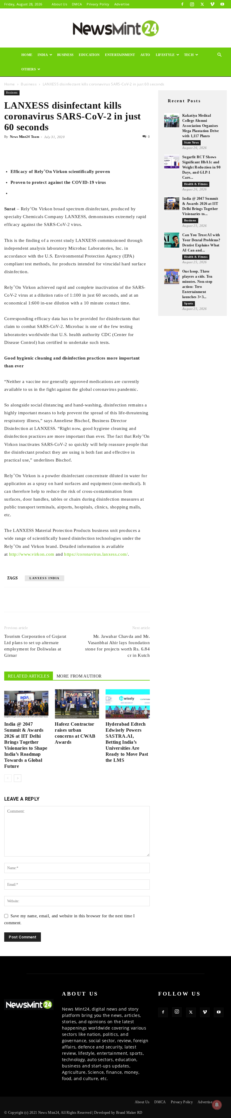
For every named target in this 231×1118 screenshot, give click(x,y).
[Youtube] (222, 4)
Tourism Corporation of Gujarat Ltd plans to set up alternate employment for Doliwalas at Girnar (35, 646)
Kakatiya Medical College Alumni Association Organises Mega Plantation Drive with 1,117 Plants (200, 125)
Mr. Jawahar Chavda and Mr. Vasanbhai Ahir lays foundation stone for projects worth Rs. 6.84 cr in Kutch (117, 646)
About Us (59, 4)
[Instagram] (192, 4)
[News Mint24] (115, 28)
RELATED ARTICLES (28, 676)
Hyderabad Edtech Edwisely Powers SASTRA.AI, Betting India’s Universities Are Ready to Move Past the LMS (127, 742)
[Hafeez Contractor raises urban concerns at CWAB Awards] (77, 704)
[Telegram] (66, 150)
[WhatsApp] (38, 150)
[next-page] (17, 778)
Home (26, 55)
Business (65, 55)
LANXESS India (44, 578)
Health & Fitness (196, 184)
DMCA (77, 4)
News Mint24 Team (24, 136)
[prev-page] (8, 778)
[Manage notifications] (217, 1105)
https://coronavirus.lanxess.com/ (96, 554)
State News (191, 142)
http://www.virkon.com (31, 554)
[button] (219, 55)
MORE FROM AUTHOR (79, 676)
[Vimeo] (212, 4)
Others (28, 69)
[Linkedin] (52, 150)
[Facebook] (182, 4)
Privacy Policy (98, 4)
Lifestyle (165, 55)
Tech (189, 55)
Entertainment (120, 55)
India (43, 55)
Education (89, 55)
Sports (188, 303)
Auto (145, 55)
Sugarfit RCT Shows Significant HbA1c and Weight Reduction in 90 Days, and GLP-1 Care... (201, 167)
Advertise (122, 4)
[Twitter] (202, 4)
